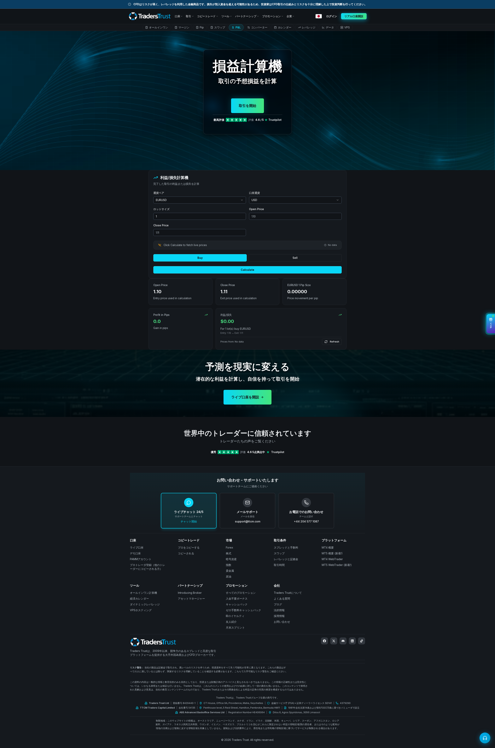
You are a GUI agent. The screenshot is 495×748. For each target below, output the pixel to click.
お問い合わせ (282, 621)
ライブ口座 (136, 547)
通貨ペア (158, 192)
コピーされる (186, 553)
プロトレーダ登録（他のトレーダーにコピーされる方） (147, 566)
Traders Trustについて (288, 592)
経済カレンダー (139, 598)
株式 (228, 553)
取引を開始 (247, 106)
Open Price (256, 209)
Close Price (161, 225)
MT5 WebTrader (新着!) (337, 565)
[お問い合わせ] (485, 738)
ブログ (278, 604)
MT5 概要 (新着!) (332, 553)
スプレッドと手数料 (286, 547)
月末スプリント (235, 627)
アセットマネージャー (191, 598)
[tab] (156, 27)
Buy (200, 257)
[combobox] (199, 200)
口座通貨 (254, 192)
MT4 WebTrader (332, 559)
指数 (228, 565)
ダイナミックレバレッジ (145, 604)
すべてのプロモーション (241, 592)
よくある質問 (282, 598)
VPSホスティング (141, 610)
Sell (295, 257)
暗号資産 (231, 559)
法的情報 (279, 610)
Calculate (247, 269)
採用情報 (279, 616)
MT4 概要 (328, 547)
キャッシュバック (237, 604)
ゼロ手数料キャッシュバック (243, 610)
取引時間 (279, 565)
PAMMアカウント (140, 559)
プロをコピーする (189, 547)
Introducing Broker (190, 592)
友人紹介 (231, 621)
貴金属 (230, 570)
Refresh (334, 341)
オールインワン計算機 (143, 592)
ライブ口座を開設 (245, 397)
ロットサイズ (161, 209)
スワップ (279, 553)
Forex (229, 547)
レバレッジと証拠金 (286, 559)
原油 (228, 576)
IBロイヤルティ (235, 616)
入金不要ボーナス (237, 598)
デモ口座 (135, 553)
